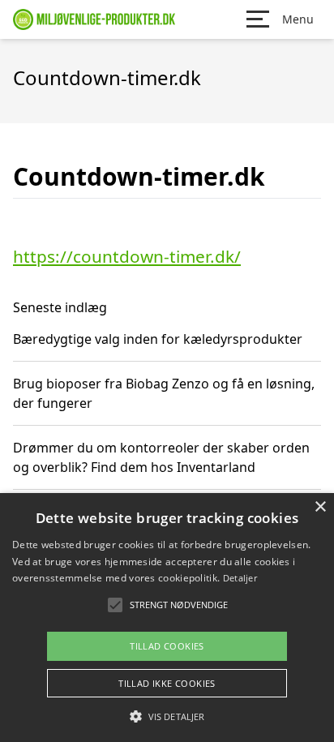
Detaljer (240, 578)
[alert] (167, 617)
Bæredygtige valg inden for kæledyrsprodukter (157, 339)
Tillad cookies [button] (167, 646)
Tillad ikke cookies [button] (167, 683)
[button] (167, 716)
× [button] (320, 507)
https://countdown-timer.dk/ (127, 256)
